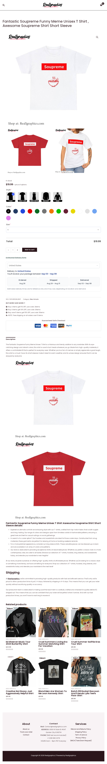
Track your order (26, 732)
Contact (26, 735)
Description (10, 339)
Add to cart (29, 250)
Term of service (81, 735)
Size (8, 224)
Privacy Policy (81, 738)
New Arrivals (34, 299)
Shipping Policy (81, 732)
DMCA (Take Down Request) (81, 741)
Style (8, 189)
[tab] (10, 339)
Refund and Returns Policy (81, 729)
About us (26, 729)
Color (9, 206)
